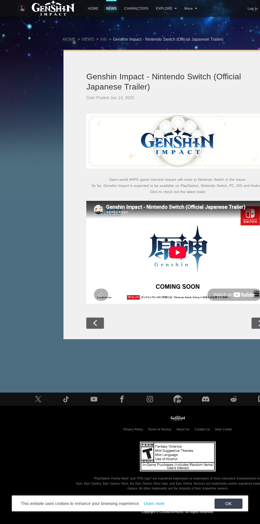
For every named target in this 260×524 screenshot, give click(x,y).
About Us (182, 429)
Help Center (223, 429)
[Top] (238, 489)
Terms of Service (159, 429)
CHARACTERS (136, 8)
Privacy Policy (133, 429)
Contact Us (202, 429)
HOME (93, 8)
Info (103, 39)
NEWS (111, 8)
